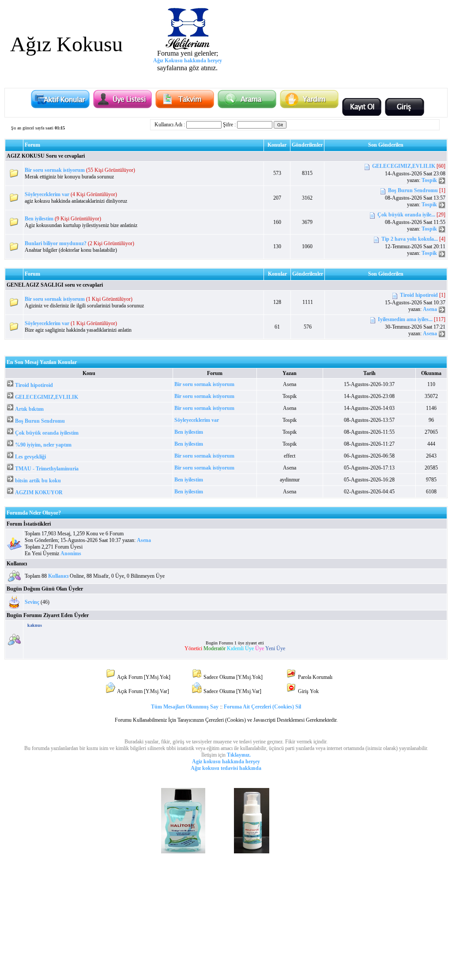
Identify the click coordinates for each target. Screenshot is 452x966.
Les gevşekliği (30, 457)
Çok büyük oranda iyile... (406, 215)
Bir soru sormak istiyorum (55, 170)
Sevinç (32, 602)
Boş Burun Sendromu (413, 190)
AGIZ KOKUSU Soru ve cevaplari (46, 156)
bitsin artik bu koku (38, 480)
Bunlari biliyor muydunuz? (56, 243)
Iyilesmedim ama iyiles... (405, 319)
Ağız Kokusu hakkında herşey (187, 60)
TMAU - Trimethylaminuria (47, 469)
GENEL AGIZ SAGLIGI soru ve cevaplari (55, 285)
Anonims (70, 553)
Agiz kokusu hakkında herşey (226, 761)
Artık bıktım (29, 409)
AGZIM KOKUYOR (39, 492)
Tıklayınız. (239, 755)
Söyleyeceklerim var (47, 194)
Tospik (429, 180)
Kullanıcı (17, 564)
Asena (430, 309)
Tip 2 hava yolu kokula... (409, 239)
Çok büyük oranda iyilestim (47, 433)
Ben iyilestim (39, 219)
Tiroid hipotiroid (419, 295)
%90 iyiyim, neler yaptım (43, 445)
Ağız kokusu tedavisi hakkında (226, 768)
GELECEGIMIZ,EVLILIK (403, 166)
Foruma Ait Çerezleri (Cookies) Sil (262, 707)
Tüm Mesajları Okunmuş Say (184, 707)
